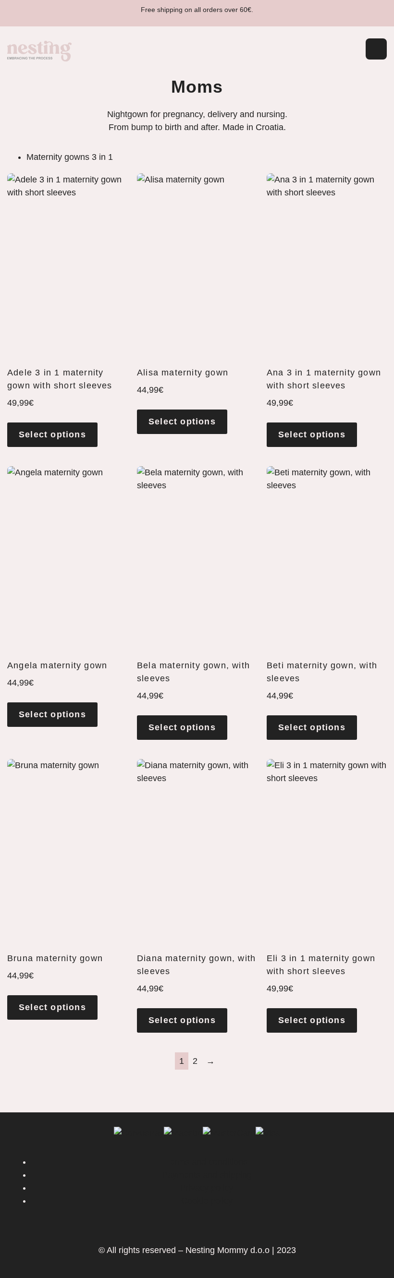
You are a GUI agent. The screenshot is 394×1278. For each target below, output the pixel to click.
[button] (343, 51)
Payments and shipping (207, 1175)
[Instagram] (207, 1225)
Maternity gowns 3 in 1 (69, 157)
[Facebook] (187, 1225)
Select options (52, 434)
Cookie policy (207, 1201)
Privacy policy (206, 1188)
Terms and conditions (206, 1162)
